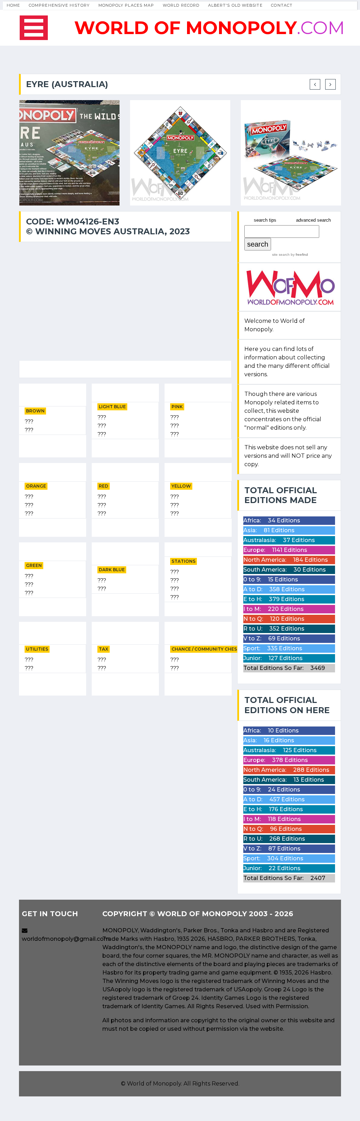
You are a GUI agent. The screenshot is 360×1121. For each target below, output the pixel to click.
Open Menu (34, 27)
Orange (36, 486)
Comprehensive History (59, 5)
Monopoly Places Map (126, 5)
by (299, 254)
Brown (35, 410)
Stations (183, 561)
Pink (177, 406)
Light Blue (112, 406)
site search (281, 254)
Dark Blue (112, 569)
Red (103, 486)
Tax (103, 649)
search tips (265, 220)
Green (34, 565)
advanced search (313, 220)
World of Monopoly (154, 1083)
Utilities (37, 649)
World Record (181, 5)
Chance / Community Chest (206, 649)
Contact (281, 5)
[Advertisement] (125, 750)
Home (13, 5)
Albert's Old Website (235, 5)
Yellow (181, 486)
